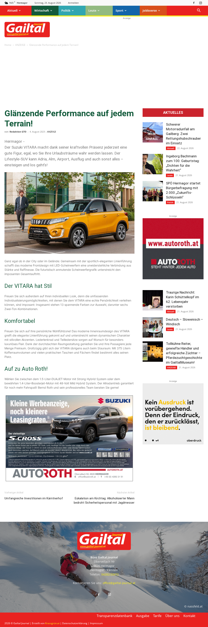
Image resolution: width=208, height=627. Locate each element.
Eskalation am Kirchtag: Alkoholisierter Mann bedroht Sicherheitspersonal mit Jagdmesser (104, 500)
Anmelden (73, 2)
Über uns (172, 616)
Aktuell (12, 10)
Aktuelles (173, 112)
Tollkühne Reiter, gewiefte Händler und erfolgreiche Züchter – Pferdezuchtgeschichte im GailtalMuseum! (184, 353)
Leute (92, 10)
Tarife (157, 616)
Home (7, 45)
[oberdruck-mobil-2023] (173, 443)
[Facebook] (194, 2)
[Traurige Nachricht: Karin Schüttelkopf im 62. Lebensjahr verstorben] (153, 300)
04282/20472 (110, 574)
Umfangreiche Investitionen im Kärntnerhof (33, 498)
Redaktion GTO (18, 131)
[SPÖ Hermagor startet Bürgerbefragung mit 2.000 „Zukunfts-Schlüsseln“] (153, 191)
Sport (119, 10)
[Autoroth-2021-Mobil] (173, 278)
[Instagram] (200, 2)
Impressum (96, 623)
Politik (65, 10)
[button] (199, 11)
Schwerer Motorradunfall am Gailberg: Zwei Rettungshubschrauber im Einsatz (183, 133)
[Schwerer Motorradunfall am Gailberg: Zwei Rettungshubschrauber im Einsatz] (153, 132)
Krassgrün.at (52, 623)
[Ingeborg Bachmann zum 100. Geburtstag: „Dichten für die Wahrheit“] (153, 164)
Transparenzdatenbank (114, 616)
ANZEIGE (20, 45)
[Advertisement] (127, 29)
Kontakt (189, 616)
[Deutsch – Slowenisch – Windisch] (153, 327)
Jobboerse (150, 10)
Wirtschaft (41, 10)
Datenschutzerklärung (74, 623)
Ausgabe (142, 616)
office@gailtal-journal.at (119, 583)
